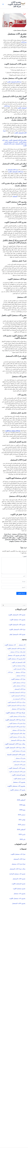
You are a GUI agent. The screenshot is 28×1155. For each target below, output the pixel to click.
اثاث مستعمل (22, 645)
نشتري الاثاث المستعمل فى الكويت (17, 771)
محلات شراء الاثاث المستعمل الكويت (15, 744)
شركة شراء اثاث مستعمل (18, 709)
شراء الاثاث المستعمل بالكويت (14, 81)
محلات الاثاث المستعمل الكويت (17, 733)
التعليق (25, 556)
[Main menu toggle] (3, 4)
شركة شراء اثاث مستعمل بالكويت (17, 716)
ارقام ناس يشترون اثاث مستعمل (16, 655)
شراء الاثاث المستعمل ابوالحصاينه (17, 692)
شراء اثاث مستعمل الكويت (18, 679)
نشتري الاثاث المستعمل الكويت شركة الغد (14, 4)
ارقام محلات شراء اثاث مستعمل (17, 652)
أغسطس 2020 (21, 829)
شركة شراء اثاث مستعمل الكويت (15, 712)
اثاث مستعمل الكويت (10, 645)
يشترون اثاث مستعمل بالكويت (16, 786)
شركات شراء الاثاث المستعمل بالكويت (16, 705)
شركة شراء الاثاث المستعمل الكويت (15, 720)
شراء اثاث (10, 672)
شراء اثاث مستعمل (20, 675)
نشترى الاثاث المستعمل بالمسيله (16, 754)
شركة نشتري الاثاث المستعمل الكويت (16, 726)
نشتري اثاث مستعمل (20, 758)
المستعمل (15, 196)
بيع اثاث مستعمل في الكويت (18, 665)
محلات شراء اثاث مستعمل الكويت (17, 737)
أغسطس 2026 (21, 800)
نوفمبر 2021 (22, 819)
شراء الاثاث (24, 42)
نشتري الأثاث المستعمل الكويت (17, 624)
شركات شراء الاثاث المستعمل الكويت (16, 702)
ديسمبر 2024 (21, 814)
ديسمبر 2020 (21, 824)
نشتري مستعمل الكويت (19, 778)
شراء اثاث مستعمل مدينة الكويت (12, 430)
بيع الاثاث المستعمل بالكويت (19, 669)
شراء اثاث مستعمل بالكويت (18, 682)
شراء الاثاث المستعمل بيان (19, 699)
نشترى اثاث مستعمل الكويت (18, 751)
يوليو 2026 (22, 805)
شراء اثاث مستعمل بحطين (19, 686)
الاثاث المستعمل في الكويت (18, 662)
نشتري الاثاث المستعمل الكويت (17, 768)
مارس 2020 (22, 834)
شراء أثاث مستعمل (20, 672)
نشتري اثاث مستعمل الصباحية (17, 874)
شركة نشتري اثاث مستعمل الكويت (17, 723)
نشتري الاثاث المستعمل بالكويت (16, 614)
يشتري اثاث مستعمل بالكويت (17, 790)
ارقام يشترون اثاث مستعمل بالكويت (16, 659)
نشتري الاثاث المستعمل (19, 764)
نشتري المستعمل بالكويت (18, 775)
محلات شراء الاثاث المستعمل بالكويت (18, 140)
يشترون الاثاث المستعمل (18, 903)
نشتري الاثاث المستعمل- (21, 143)
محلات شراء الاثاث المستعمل (18, 740)
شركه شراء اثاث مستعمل (18, 730)
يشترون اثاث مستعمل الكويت (17, 619)
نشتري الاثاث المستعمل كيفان (17, 634)
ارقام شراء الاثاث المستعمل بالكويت (16, 648)
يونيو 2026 (22, 810)
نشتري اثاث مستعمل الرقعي (11, 142)
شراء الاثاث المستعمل (13, 169)
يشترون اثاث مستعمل (19, 782)
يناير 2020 (22, 839)
